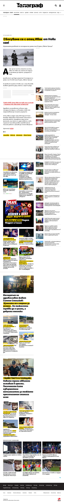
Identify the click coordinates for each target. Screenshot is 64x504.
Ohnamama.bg (15, 487)
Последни (6, 12)
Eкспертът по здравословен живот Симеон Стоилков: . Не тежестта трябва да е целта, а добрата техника (16, 303)
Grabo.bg (22, 487)
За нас (4, 492)
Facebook (30, 492)
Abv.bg (4, 485)
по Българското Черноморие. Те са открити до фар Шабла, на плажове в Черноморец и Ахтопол (10, 329)
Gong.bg (16, 485)
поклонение (19, 135)
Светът (22, 12)
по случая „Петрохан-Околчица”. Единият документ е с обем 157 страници (10, 414)
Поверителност (46, 492)
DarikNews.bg (29, 485)
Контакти (25, 492)
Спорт (11, 12)
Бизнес (36, 12)
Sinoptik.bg (34, 487)
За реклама (9, 492)
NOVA (11, 128)
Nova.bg (35, 485)
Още (58, 12)
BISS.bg (55, 485)
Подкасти (45, 12)
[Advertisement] (18, 148)
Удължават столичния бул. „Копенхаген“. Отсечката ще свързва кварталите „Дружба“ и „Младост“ (26, 193)
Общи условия (16, 500)
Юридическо (52, 12)
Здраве (27, 12)
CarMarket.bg (49, 485)
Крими (31, 12)
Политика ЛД (53, 492)
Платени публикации (17, 492)
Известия (59, 492)
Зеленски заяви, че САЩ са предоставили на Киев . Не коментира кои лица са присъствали (26, 241)
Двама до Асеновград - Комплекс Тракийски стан (9, 190)
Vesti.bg (22, 485)
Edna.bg (28, 487)
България (16, 12)
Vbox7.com (10, 485)
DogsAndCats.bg (6, 487)
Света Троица (27, 135)
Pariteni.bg (41, 485)
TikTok (35, 492)
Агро (40, 12)
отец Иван (6, 135)
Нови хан (12, 135)
